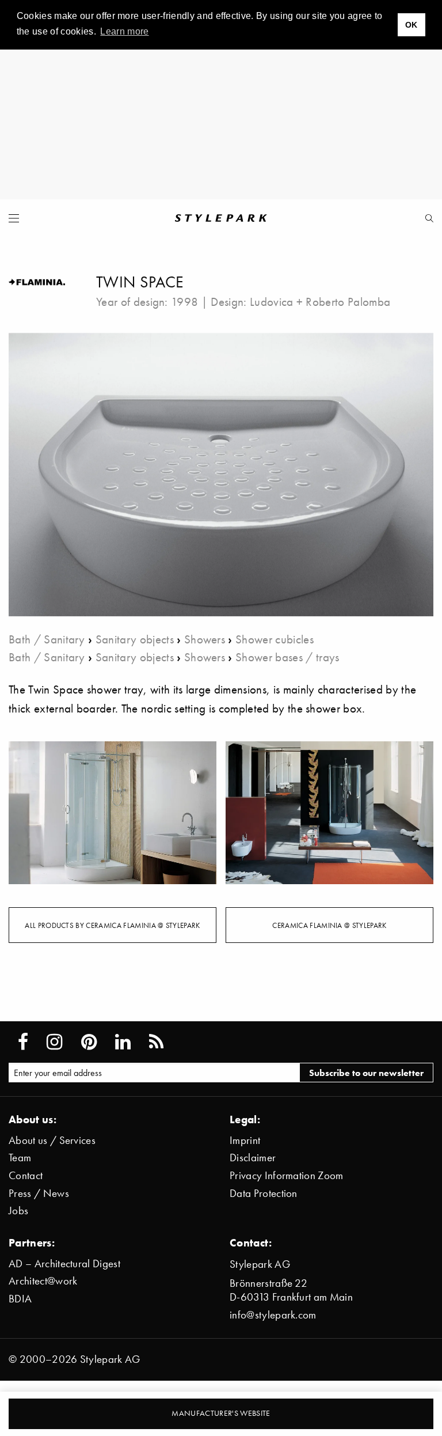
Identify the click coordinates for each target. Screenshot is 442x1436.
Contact (26, 1175)
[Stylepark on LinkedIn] (123, 1042)
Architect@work (43, 1280)
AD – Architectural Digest (64, 1263)
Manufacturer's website (221, 1413)
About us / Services (52, 1140)
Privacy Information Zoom (287, 1175)
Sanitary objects (135, 639)
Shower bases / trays (287, 657)
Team (20, 1157)
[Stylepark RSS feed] (156, 1042)
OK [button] (411, 24)
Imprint (245, 1140)
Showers (204, 639)
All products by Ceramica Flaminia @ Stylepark (112, 925)
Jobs (18, 1210)
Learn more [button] (124, 31)
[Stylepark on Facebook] (23, 1042)
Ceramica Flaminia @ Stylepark (329, 925)
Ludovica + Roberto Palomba (320, 301)
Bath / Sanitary (47, 639)
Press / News (39, 1193)
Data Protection (264, 1193)
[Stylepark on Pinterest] (89, 1042)
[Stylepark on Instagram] (54, 1042)
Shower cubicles (274, 639)
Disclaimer (253, 1157)
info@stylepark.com (273, 1314)
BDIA (20, 1298)
